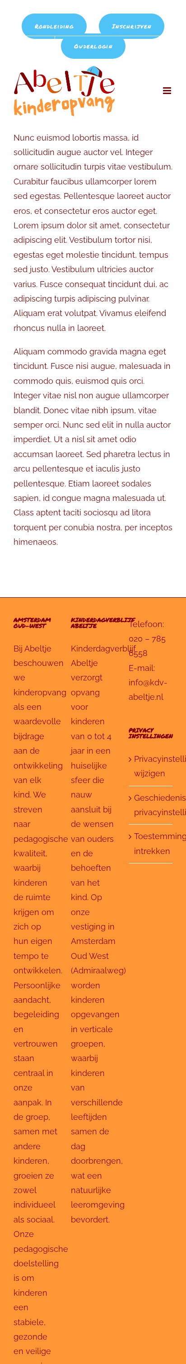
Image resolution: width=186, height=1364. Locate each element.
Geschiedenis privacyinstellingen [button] (151, 805)
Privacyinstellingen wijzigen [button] (151, 766)
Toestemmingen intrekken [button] (151, 843)
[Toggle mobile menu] (167, 90)
